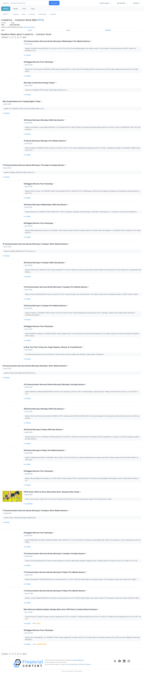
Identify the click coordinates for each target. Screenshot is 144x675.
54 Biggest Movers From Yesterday (39, 62)
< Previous (5, 37)
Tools (33, 9)
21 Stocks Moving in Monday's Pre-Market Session (46, 141)
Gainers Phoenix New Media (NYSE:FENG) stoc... (20, 373)
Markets (5, 9)
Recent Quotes (104, 3)
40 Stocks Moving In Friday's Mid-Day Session (44, 429)
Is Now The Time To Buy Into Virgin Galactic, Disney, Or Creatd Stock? (54, 347)
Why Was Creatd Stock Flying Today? (40, 83)
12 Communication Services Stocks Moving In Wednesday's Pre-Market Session (58, 41)
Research (108, 30)
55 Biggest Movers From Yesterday (39, 184)
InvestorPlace (29, 503)
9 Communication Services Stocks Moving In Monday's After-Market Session (36, 366)
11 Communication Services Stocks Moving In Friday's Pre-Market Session (55, 572)
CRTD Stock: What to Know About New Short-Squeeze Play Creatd (52, 492)
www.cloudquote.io (78, 660)
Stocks (15, 9)
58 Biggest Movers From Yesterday (39, 326)
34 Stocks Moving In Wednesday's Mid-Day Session (46, 205)
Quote (30, 30)
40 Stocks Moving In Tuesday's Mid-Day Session (45, 263)
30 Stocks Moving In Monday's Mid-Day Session (45, 120)
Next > (24, 37)
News (23, 14)
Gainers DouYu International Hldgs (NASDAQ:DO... (20, 517)
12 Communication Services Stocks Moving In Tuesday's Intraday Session (55, 553)
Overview (16, 14)
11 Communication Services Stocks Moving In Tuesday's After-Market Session (36, 510)
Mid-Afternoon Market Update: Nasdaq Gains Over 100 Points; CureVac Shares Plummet (61, 609)
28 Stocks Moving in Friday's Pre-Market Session (45, 450)
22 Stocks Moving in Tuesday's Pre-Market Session (46, 306)
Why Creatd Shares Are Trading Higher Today (22, 101)
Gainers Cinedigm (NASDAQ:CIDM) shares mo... (20, 172)
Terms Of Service (85, 664)
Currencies (32, 14)
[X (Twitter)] (115, 663)
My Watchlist (121, 3)
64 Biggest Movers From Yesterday (39, 223)
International (42, 14)
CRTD (40, 20)
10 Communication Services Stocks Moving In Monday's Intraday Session (55, 384)
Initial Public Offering (41, 644)
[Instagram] (129, 663)
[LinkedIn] (124, 663)
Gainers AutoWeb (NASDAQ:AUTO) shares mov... (20, 251)
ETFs (24, 9)
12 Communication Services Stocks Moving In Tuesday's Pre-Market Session (56, 287)
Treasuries (53, 14)
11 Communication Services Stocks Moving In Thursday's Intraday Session (34, 165)
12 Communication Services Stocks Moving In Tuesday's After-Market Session (36, 244)
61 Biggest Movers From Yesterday (39, 533)
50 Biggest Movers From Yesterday (39, 630)
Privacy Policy (73, 664)
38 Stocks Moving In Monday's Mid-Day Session (45, 409)
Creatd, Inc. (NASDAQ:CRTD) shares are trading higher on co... (24, 108)
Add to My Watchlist (29, 27)
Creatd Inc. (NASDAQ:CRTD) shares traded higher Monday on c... (46, 90)
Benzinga (28, 55)
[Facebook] (120, 663)
